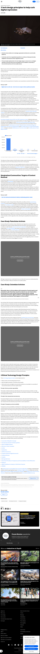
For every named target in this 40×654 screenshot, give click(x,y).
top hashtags (10, 181)
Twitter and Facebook (25, 209)
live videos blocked (10, 228)
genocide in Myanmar (20, 167)
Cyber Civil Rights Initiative (7, 444)
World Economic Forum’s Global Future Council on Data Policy (14, 468)
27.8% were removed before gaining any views (25, 122)
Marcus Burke (3, 50)
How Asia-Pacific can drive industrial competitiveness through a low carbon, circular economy (9, 600)
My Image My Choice (6, 458)
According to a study (9, 204)
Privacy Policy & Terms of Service (20, 648)
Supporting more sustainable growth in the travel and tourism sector (29, 582)
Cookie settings (31, 651)
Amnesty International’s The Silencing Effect (11, 442)
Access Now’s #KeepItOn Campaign (9, 440)
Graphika (3, 457)
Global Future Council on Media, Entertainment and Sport (12, 471)
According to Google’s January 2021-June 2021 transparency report (14, 119)
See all (37, 548)
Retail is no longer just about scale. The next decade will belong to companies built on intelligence (29, 600)
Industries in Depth (5, 5)
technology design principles (9, 378)
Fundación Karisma (6, 455)
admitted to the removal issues (27, 317)
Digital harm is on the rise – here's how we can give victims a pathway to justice (18, 86)
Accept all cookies (31, 646)
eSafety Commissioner (6, 451)
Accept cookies (20, 260)
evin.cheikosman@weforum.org (28, 472)
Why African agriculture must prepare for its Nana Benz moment (29, 563)
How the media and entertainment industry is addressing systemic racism (17, 197)
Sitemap (20, 649)
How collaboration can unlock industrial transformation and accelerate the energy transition (10, 563)
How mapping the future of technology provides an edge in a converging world (9, 582)
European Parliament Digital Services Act (10, 453)
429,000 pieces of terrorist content (19, 127)
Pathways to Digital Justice (22, 470)
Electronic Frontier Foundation (8, 446)
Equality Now (4, 449)
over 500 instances (15, 229)
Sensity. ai (4, 462)
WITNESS (3, 466)
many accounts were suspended (19, 226)
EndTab (3, 448)
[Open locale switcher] (1, 651)
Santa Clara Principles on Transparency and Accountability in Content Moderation (18, 460)
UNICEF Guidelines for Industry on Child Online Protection (13, 464)
